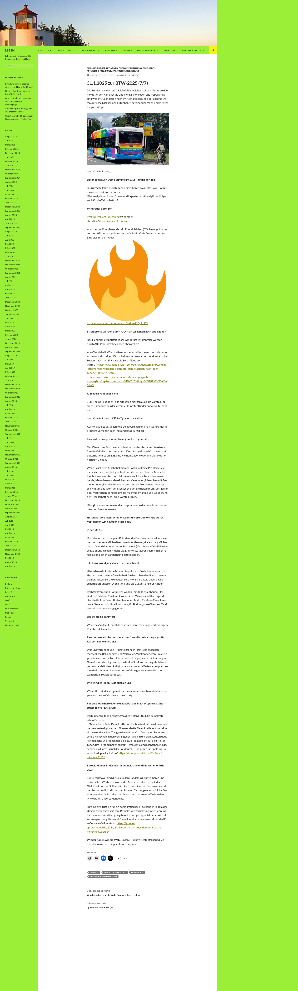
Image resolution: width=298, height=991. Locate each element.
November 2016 (12, 454)
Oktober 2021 (11, 268)
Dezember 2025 (12, 153)
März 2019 (10, 372)
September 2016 (12, 463)
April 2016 (10, 483)
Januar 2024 (11, 202)
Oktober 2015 (11, 508)
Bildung (91, 68)
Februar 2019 (11, 376)
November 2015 (12, 504)
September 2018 (12, 397)
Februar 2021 (11, 293)
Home (40, 50)
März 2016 (10, 487)
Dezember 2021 (12, 260)
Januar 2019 (11, 380)
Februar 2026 (11, 149)
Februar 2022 (11, 252)
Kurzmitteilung (99, 75)
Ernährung (135, 68)
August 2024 (11, 182)
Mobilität (110, 71)
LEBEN (10, 50)
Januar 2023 (11, 223)
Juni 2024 (9, 190)
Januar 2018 (11, 421)
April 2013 (10, 566)
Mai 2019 (9, 363)
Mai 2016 (9, 479)
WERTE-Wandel (89, 50)
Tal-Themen (109, 50)
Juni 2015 (9, 525)
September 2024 (12, 178)
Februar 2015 (11, 541)
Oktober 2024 (11, 173)
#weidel (111, 220)
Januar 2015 (11, 545)
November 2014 (12, 554)
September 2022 (12, 227)
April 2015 (10, 533)
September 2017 (12, 434)
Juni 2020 (9, 318)
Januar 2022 (11, 256)
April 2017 (10, 446)
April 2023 (10, 219)
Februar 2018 (11, 417)
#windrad (122, 220)
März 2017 (10, 450)
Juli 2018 (9, 405)
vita (49, 50)
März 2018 (10, 413)
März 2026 (10, 144)
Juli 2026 (9, 140)
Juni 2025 (9, 157)
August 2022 (11, 231)
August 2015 (11, 516)
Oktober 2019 (11, 347)
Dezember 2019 (12, 343)
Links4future (169, 50)
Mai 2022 (9, 244)
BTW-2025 (94, 872)
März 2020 (10, 330)
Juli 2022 (9, 235)
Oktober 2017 (11, 430)
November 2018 (12, 388)
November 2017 (12, 425)
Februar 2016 (11, 492)
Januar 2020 (11, 339)
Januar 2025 (11, 165)
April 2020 (10, 326)
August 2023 (11, 215)
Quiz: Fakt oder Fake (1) (100, 905)
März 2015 (10, 537)
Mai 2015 (9, 529)
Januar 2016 (11, 496)
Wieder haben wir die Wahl (103, 876)
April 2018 (10, 409)
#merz (103, 220)
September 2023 (12, 211)
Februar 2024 (11, 198)
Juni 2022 (9, 239)
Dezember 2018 (12, 384)
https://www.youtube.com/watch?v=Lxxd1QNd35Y (117, 323)
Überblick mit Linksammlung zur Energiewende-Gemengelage (18, 101)
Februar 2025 (11, 161)
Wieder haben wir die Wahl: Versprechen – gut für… (115, 893)
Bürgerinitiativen (107, 68)
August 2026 (11, 136)
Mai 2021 (9, 285)
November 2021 (12, 264)
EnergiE (123, 68)
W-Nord (126, 50)
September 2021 (12, 273)
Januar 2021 (11, 297)
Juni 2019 (9, 359)
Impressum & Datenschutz (194, 50)
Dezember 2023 (12, 206)
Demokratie (137, 872)
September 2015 (12, 512)
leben (152, 68)
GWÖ (145, 68)
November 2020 (12, 306)
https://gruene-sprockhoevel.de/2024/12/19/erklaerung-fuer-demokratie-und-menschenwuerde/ (125, 827)
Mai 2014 (9, 558)
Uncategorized (12, 625)
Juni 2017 (9, 442)
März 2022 (10, 248)
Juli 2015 (9, 521)
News (61, 50)
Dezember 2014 (12, 549)
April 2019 (10, 368)
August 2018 (11, 401)
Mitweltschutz (95, 71)
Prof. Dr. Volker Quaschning (103, 216)
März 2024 (10, 194)
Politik (71, 50)
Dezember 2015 (12, 500)
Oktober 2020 (11, 310)
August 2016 (11, 467)
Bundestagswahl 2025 (115, 872)
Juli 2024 (9, 186)
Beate (138, 75)
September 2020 (12, 314)
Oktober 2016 (11, 459)
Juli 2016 (9, 471)
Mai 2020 (9, 322)
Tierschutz (132, 71)
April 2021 (10, 289)
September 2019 (12, 351)
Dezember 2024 (12, 169)
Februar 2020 (11, 335)
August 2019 (11, 355)
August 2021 (11, 277)
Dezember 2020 (12, 301)
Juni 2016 (9, 475)
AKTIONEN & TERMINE (146, 50)
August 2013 (11, 562)
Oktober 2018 (11, 392)
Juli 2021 (9, 281)
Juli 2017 (9, 438)
